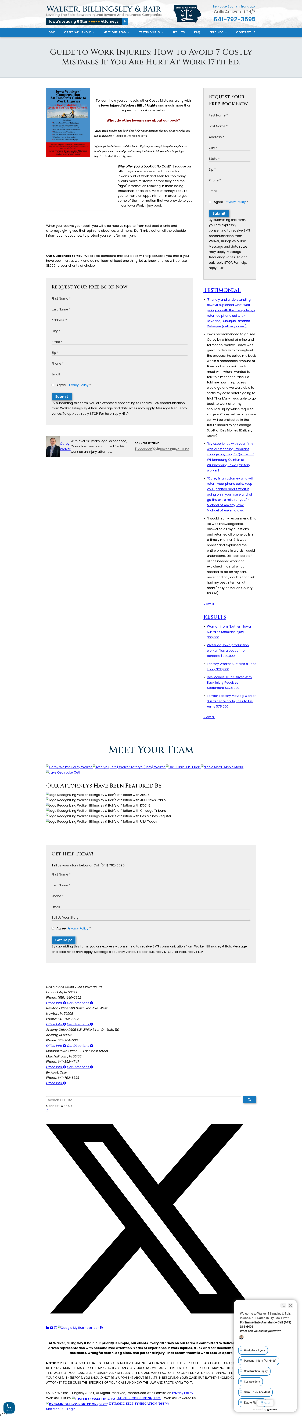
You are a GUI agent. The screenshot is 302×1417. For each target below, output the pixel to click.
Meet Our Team (115, 32)
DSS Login (67, 1409)
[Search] (249, 1099)
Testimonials (150, 32)
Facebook (144, 449)
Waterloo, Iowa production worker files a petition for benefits (228, 650)
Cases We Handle (78, 32)
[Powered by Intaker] (272, 1410)
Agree (73, 385)
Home (50, 32)
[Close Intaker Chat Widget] (290, 1305)
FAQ (197, 32)
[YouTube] (52, 1328)
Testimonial (222, 290)
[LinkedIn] (48, 1328)
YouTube (182, 449)
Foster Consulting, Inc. (139, 1398)
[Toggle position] (283, 1305)
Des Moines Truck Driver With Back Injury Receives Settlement (229, 682)
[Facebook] (47, 1111)
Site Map (53, 1409)
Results (178, 32)
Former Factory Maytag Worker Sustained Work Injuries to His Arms (231, 701)
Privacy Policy (77, 385)
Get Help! (63, 940)
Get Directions (78, 1003)
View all (209, 604)
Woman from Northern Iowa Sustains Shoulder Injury (229, 631)
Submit (61, 396)
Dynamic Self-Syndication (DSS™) (138, 1403)
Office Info (54, 1003)
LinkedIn (166, 449)
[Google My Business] (79, 1328)
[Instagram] (56, 1328)
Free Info (217, 32)
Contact (246, 32)
